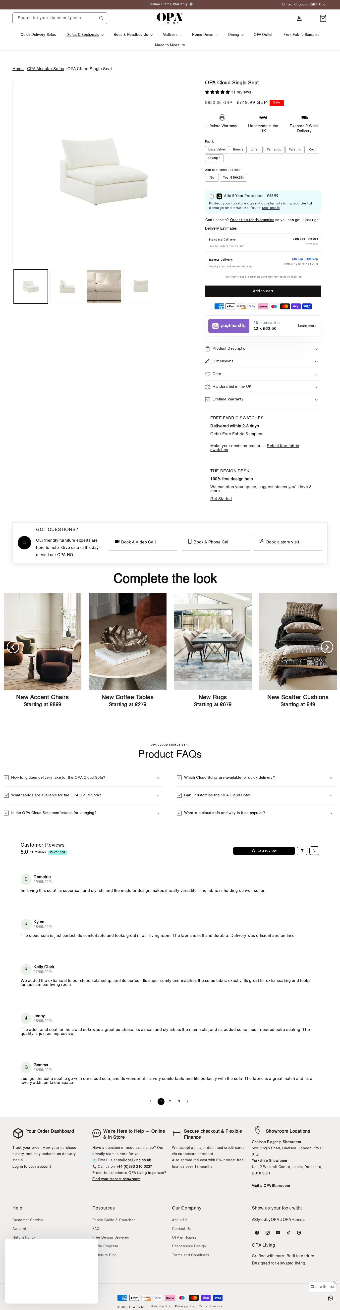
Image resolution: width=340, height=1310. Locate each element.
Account (19, 1229)
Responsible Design (189, 1246)
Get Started (221, 499)
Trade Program (105, 1246)
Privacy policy (184, 1307)
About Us (180, 1220)
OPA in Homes (184, 1237)
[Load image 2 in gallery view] (67, 287)
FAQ (96, 1229)
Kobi (312, 149)
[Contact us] (330, 1298)
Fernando (274, 149)
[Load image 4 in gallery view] (140, 287)
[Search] (101, 18)
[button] (85, 35)
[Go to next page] (188, 1101)
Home (18, 69)
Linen (255, 149)
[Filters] (302, 850)
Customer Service (27, 1220)
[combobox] (60, 18)
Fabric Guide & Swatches (114, 1220)
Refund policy (160, 1307)
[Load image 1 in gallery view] (31, 287)
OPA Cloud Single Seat (89, 69)
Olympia (214, 158)
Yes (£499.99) (233, 178)
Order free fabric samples (252, 220)
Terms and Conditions (190, 1255)
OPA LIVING (137, 1307)
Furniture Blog (104, 1255)
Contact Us (181, 1229)
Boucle (238, 149)
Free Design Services (110, 1237)
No (212, 178)
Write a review (264, 851)
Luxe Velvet (217, 149)
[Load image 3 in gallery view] (104, 287)
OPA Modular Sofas (45, 69)
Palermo (295, 149)
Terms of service (211, 1307)
